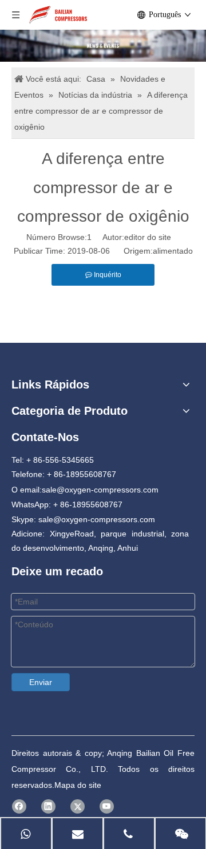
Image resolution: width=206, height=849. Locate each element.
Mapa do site (77, 785)
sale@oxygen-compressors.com (100, 489)
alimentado (173, 250)
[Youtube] (107, 806)
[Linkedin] (48, 806)
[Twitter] (77, 806)
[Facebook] (19, 806)
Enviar (40, 682)
